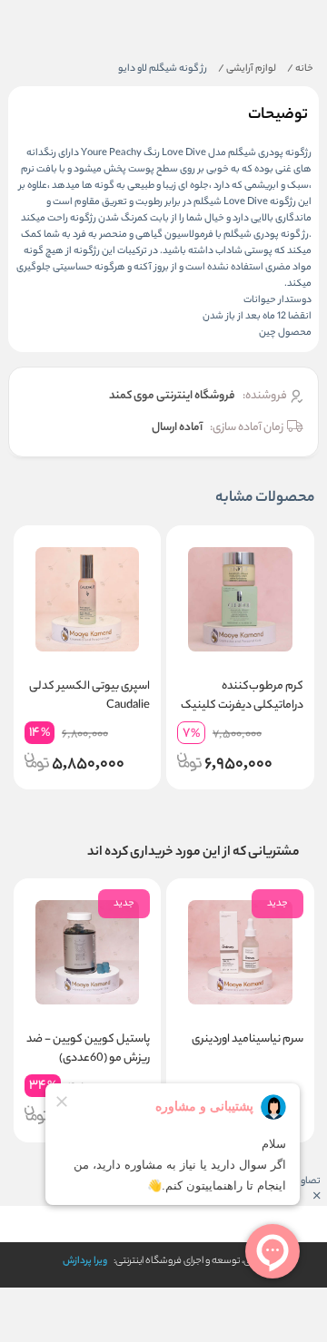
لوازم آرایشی (247, 69)
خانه (300, 69)
